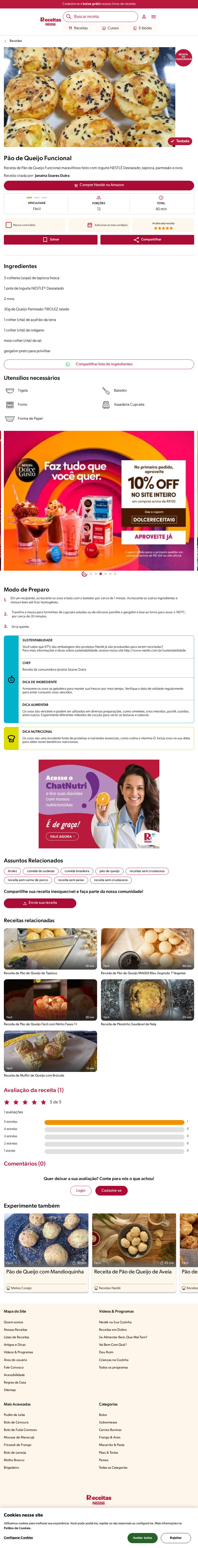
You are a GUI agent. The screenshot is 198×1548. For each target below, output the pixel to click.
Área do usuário (15, 1360)
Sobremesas (108, 1422)
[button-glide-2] (100, 574)
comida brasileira (77, 871)
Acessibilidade (14, 1375)
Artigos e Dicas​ (15, 1345)
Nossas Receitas (15, 1330)
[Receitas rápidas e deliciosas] (99, 501)
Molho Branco (14, 1460)
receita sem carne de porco (28, 880)
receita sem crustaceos (111, 880)
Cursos (113, 28)
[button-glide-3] (105, 574)
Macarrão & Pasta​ (111, 1445)
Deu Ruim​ (106, 1352)
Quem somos (13, 1322)
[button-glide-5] (115, 574)
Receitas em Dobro (113, 1330)
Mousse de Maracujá (19, 1437)
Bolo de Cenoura (16, 1422)
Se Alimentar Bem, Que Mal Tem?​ (123, 1337)
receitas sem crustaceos (147, 871)
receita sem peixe (71, 880)
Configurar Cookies (18, 1537)
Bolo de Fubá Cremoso (20, 1430)
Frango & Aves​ (109, 1437)
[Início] (51, 22)
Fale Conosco (14, 1367)
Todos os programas (113, 1367)
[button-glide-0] (91, 574)
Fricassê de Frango (17, 1445)
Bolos (103, 1415)
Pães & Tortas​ (108, 1453)
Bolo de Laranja (15, 1453)
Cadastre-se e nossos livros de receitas (99, 4)
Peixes (103, 1460)
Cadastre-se (111, 1191)
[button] (147, 240)
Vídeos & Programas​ (18, 1352)
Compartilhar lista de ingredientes (104, 364)
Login (80, 1191)
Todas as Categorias (113, 1468)
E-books (145, 28)
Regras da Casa (15, 1382)
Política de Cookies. (17, 1528)
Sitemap (10, 1390)
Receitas (81, 28)
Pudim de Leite (14, 1415)
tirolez (12, 871)
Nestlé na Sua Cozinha (115, 1322)
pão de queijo (109, 871)
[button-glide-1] (96, 574)
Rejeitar (176, 1538)
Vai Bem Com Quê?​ (113, 1345)
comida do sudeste (41, 871)
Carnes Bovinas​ (110, 1430)
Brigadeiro (11, 1468)
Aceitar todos (142, 1538)
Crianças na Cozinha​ (113, 1360)
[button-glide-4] (110, 574)
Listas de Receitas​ (16, 1337)
